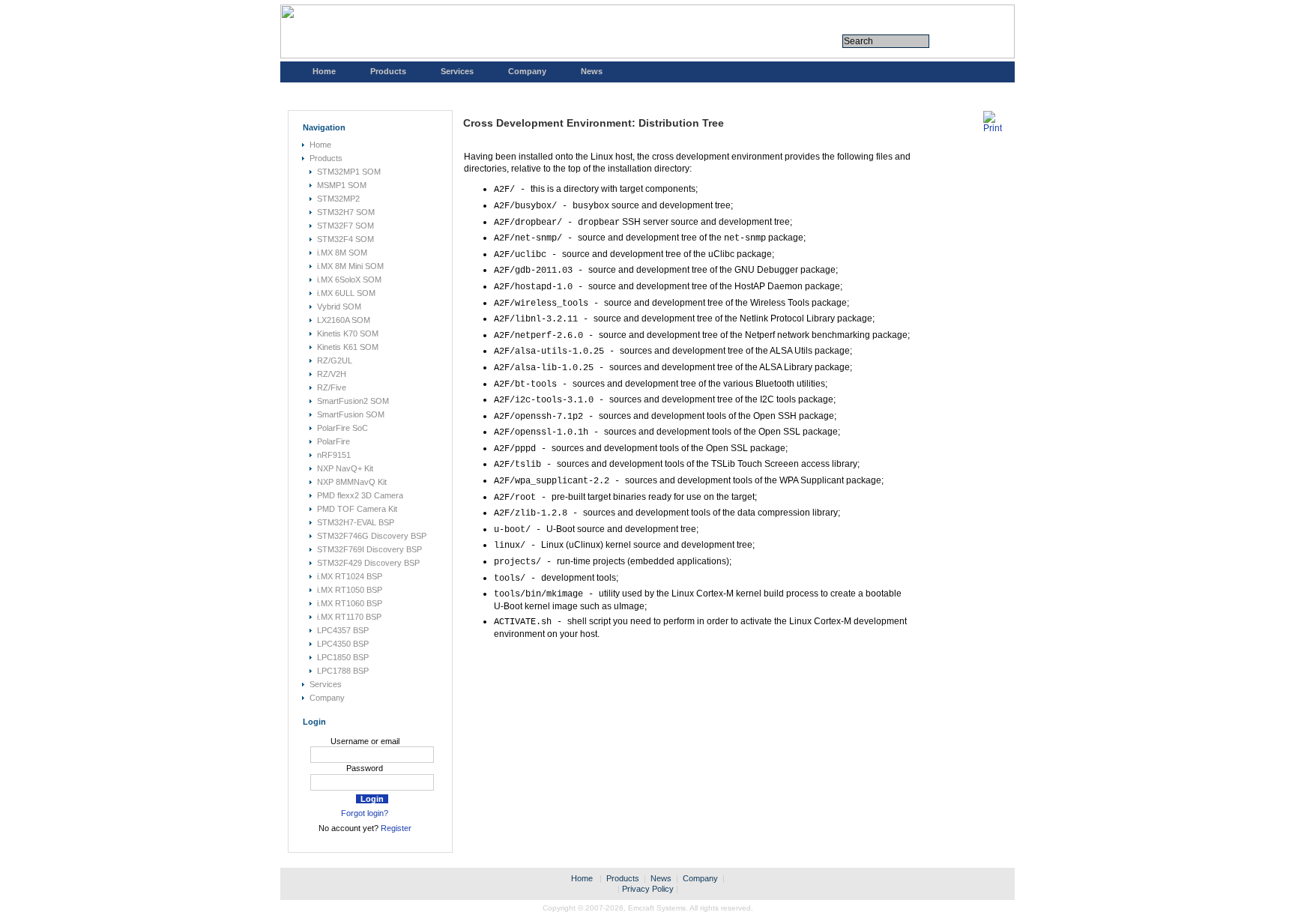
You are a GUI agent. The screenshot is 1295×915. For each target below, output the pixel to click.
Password (364, 768)
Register (396, 828)
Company (527, 71)
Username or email (364, 741)
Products (388, 71)
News (592, 71)
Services (457, 71)
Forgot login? (364, 813)
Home (324, 71)
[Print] (992, 128)
